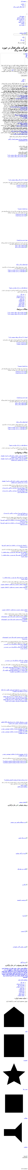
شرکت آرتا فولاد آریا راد (21, 98)
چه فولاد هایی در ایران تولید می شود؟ (18, 287)
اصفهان (12, 134)
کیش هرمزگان (8, 102)
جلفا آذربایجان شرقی (11, 93)
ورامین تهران (8, 95)
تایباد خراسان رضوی (11, 129)
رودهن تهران (9, 124)
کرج (23, 85)
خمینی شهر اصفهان (11, 103)
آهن (12, 69)
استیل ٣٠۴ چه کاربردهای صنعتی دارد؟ (18, 179)
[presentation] (12, 79)
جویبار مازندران (5, 112)
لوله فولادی (21, 300)
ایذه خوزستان (13, 111)
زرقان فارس (6, 126)
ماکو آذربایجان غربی (10, 116)
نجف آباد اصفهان (16, 96)
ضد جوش (22, 298)
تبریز (17, 85)
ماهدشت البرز (16, 124)
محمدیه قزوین (23, 113)
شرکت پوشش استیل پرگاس (20, 134)
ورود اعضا (21, 20)
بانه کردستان (6, 86)
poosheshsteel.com (23, 140)
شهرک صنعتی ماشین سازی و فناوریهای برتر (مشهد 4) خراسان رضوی (15, 122)
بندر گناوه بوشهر (15, 95)
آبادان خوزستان (7, 106)
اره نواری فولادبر (20, 297)
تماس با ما (21, 25)
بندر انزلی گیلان (12, 99)
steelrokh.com (24, 97)
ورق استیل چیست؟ (22, 208)
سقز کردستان (8, 96)
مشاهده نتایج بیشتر (23, 153)
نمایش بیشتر (24, 75)
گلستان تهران (20, 103)
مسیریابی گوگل (23, 149)
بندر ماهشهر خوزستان (8, 108)
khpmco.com (24, 132)
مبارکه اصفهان (14, 105)
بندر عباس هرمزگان (6, 88)
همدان (3, 83)
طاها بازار (25, 117)
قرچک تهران (17, 108)
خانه (23, 37)
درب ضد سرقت (20, 295)
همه (26, 83)
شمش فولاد (21, 304)
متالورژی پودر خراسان (21, 125)
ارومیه (8, 85)
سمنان (25, 85)
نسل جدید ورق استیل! (22, 240)
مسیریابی (25, 103)
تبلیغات (22, 4)
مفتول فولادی (21, 306)
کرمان (17, 86)
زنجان (6, 83)
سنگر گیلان (12, 126)
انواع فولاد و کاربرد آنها (21, 264)
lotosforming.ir (23, 116)
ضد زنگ (22, 40)
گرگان (13, 83)
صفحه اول (21, 16)
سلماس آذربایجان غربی (8, 113)
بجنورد (20, 85)
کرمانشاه (13, 88)
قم (18, 83)
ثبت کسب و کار (20, 19)
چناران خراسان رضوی (11, 118)
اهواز (16, 83)
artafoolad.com (23, 108)
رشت (20, 83)
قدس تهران (12, 86)
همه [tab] (23, 79)
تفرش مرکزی (19, 126)
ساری (25, 88)
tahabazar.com (24, 124)
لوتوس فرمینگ (23, 109)
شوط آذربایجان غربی (9, 125)
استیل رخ (25, 86)
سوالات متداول (20, 17)
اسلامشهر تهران (20, 88)
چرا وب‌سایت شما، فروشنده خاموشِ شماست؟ (15, 779)
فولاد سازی (21, 303)
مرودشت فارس (8, 115)
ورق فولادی (21, 301)
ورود (23, 5)
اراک (20, 86)
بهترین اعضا (21, 22)
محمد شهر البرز (20, 129)
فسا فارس (17, 113)
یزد (11, 85)
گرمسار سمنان (5, 101)
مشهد (23, 83)
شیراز (14, 85)
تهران (18, 111)
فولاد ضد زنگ (26, 55)
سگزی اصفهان (15, 132)
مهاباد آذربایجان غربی (22, 93)
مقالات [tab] (22, 81)
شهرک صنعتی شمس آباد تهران (19, 102)
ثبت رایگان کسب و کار (18, 6)
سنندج (9, 83)
